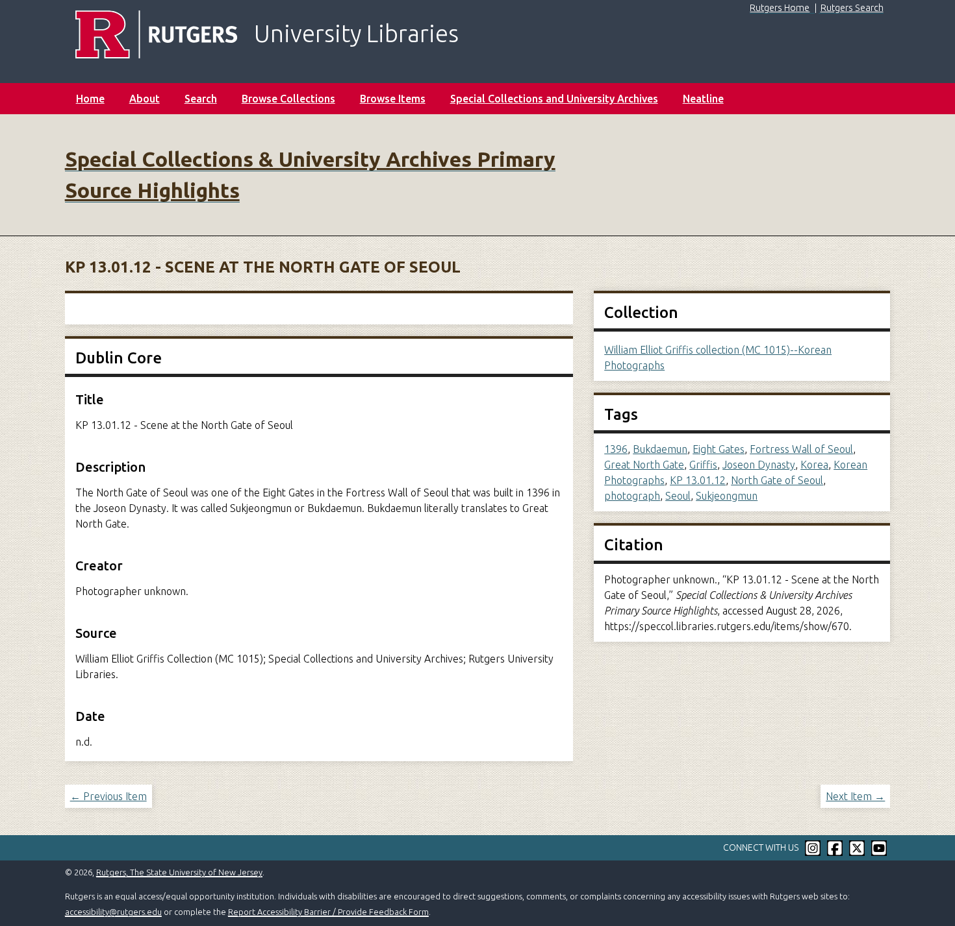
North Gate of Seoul (777, 480)
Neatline (703, 98)
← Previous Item (108, 796)
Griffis (703, 464)
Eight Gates (719, 449)
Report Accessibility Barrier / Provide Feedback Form (328, 911)
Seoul (678, 496)
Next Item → (855, 796)
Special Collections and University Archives (554, 98)
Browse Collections (288, 98)
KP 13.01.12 (698, 480)
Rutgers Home (779, 8)
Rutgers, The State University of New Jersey (179, 872)
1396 (616, 449)
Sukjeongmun (727, 496)
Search (201, 98)
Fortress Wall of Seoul (801, 449)
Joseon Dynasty (758, 464)
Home (90, 98)
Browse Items (393, 98)
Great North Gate (644, 464)
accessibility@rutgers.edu (113, 911)
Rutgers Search (852, 8)
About (144, 98)
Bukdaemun (660, 449)
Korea (814, 464)
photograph (632, 496)
